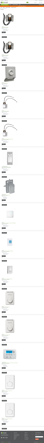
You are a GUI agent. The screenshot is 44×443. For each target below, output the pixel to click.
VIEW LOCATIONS (26, 439)
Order (4, 32)
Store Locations (40, 0)
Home (1, 7)
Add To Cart (4, 344)
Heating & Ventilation (8, 7)
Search (27, 2)
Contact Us (36, 0)
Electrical (4, 7)
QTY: (2, 33)
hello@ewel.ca (6, 0)
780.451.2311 (2, 0)
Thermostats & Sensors (13, 7)
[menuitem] (5, 4)
